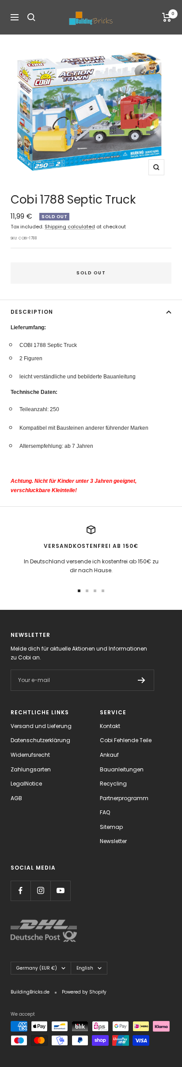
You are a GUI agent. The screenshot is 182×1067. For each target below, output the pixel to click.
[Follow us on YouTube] (60, 891)
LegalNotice (26, 783)
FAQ (105, 812)
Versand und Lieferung (41, 726)
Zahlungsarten (31, 769)
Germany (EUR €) (36, 968)
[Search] (31, 17)
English (84, 968)
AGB (16, 798)
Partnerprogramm (124, 798)
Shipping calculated (70, 226)
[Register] (141, 680)
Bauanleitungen (122, 769)
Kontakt (110, 726)
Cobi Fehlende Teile (126, 740)
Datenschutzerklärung (40, 740)
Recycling (113, 783)
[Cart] (166, 17)
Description (32, 312)
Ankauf (109, 755)
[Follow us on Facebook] (20, 891)
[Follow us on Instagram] (40, 891)
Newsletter (113, 841)
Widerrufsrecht (30, 755)
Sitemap (111, 827)
